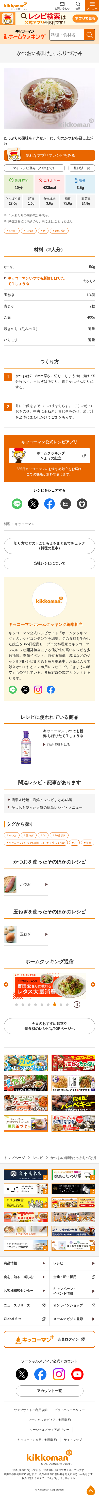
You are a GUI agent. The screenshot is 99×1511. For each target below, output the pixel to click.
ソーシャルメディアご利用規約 (49, 1420)
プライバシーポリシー (69, 1410)
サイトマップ (73, 1440)
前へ (6, 984)
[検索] (89, 35)
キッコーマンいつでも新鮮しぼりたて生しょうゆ (36, 281)
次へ (93, 984)
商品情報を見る (58, 744)
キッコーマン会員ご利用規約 (37, 1440)
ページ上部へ (91, 1490)
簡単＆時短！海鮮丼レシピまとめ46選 (41, 800)
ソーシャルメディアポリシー (49, 1429)
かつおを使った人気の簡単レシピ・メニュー (46, 807)
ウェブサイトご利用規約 (30, 1410)
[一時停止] (77, 1004)
